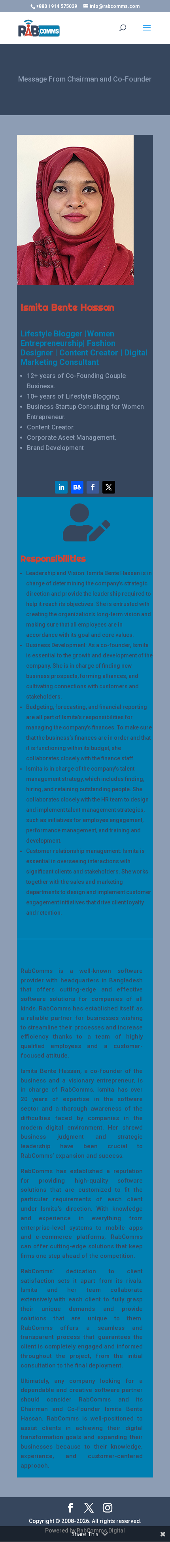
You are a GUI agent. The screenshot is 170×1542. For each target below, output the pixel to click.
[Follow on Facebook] (93, 487)
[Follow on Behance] (77, 487)
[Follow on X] (108, 487)
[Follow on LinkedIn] (61, 487)
